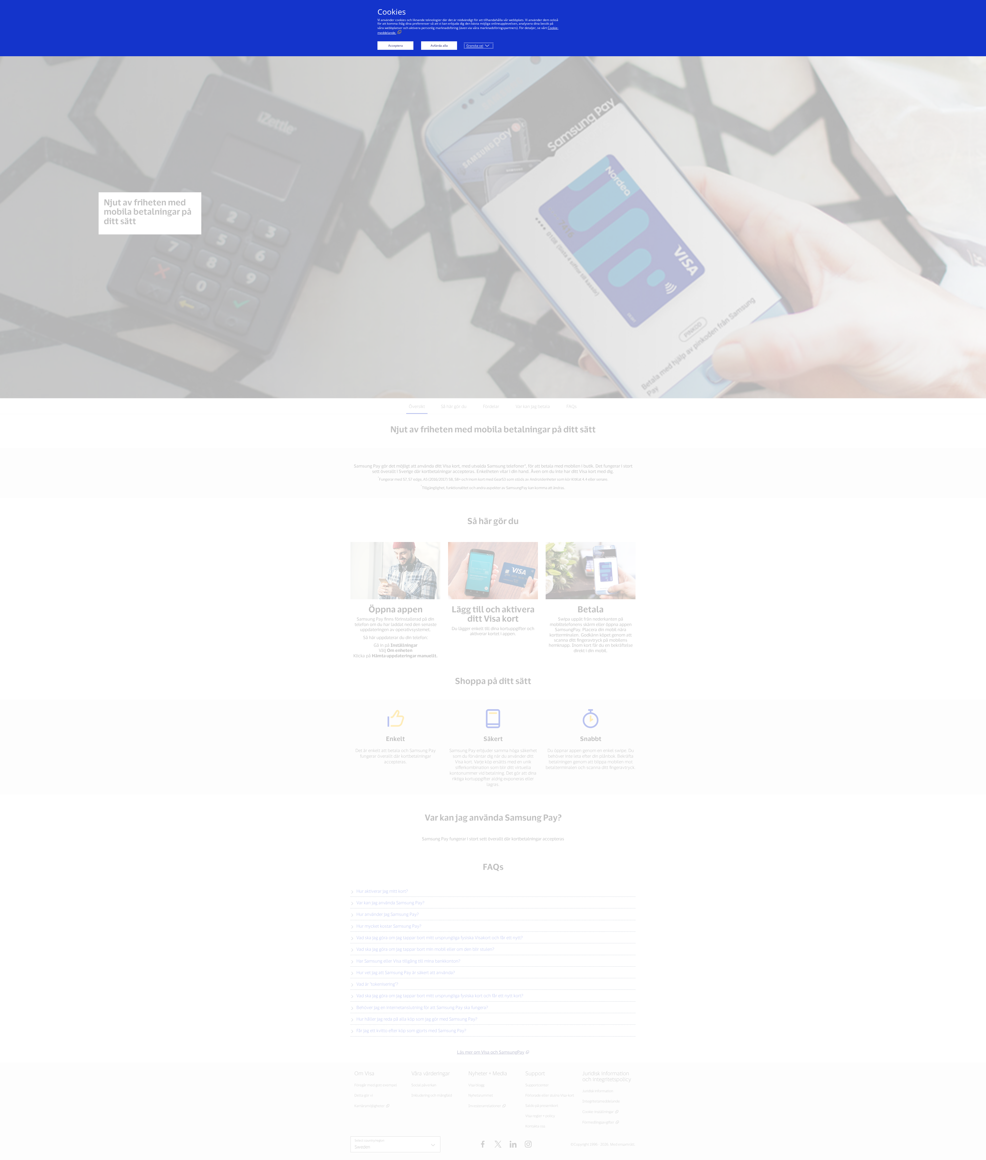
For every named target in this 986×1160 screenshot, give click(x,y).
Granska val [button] (474, 45)
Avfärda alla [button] (439, 45)
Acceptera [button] (395, 45)
